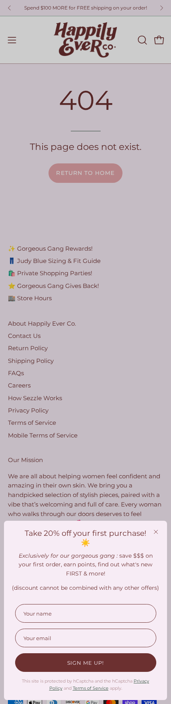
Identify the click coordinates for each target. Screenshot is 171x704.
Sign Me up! (85, 663)
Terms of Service (91, 688)
